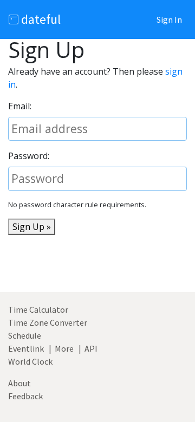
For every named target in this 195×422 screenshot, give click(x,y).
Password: (28, 156)
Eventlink (26, 348)
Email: (19, 106)
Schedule (24, 335)
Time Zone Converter (47, 322)
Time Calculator (38, 309)
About (19, 383)
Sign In (169, 19)
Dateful (39, 19)
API (91, 348)
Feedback (25, 396)
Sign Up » (31, 227)
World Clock (30, 361)
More (64, 348)
